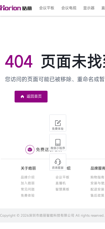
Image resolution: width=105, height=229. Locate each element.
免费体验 (28, 195)
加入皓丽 (28, 183)
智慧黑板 (62, 189)
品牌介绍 (28, 177)
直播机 (60, 183)
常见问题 (28, 189)
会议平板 (62, 177)
